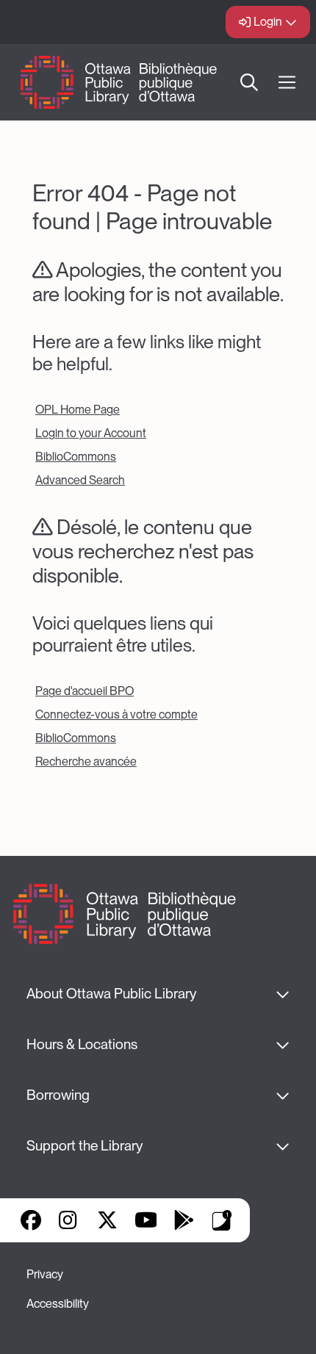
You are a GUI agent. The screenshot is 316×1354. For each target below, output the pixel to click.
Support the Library (84, 1145)
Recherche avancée (86, 761)
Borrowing (58, 1095)
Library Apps (222, 1220)
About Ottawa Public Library (111, 993)
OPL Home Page (77, 410)
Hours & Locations (81, 1044)
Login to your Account (90, 433)
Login (268, 22)
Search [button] (249, 82)
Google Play (183, 1220)
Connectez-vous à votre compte (116, 714)
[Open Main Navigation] (287, 82)
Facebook (31, 1220)
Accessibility (57, 1304)
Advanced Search (80, 480)
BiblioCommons (75, 457)
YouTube (145, 1220)
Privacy (44, 1274)
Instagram (69, 1220)
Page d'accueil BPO (84, 691)
